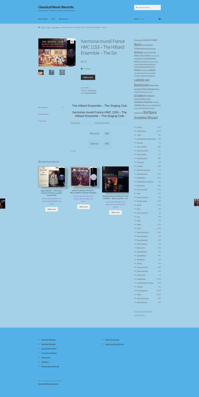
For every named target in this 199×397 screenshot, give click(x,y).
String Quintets (142, 271)
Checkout (45, 362)
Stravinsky (155, 102)
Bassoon (140, 143)
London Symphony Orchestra (144, 76)
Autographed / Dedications (146, 139)
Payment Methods (48, 339)
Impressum (45, 357)
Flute (138, 193)
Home (43, 27)
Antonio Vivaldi (150, 40)
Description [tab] (42, 107)
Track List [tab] (42, 121)
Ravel (143, 92)
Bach (137, 44)
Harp (138, 209)
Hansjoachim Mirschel (147, 67)
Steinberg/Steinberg (143, 102)
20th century (141, 131)
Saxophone (141, 259)
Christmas (140, 162)
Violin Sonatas (142, 302)
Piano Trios (141, 248)
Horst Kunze (145, 70)
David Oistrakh (155, 55)
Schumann (150, 95)
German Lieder (142, 201)
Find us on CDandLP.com (114, 344)
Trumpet (140, 287)
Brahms (138, 52)
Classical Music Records (56, 7)
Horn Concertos (142, 213)
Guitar (139, 205)
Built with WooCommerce (48, 384)
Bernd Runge (151, 49)
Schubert (139, 95)
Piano (157, 89)
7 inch (139, 135)
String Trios (141, 275)
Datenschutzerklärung (50, 366)
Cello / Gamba (142, 147)
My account (63, 19)
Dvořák (145, 59)
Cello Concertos (142, 151)
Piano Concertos (143, 232)
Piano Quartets (142, 236)
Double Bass (138, 59)
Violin (139, 294)
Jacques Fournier (140, 73)
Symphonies (141, 279)
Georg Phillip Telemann (147, 61)
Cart (53, 19)
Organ (139, 224)
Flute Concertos (142, 197)
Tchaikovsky (139, 105)
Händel (152, 70)
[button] (72, 41)
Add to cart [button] (52, 209)
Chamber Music (142, 158)
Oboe (138, 220)
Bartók (144, 45)
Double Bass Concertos (145, 182)
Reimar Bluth (148, 92)
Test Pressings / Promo (145, 283)
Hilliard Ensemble (90, 93)
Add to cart (88, 77)
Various (155, 105)
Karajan (149, 73)
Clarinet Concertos (143, 170)
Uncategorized (142, 290)
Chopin (145, 52)
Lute (138, 217)
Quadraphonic (142, 252)
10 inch (139, 127)
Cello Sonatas (142, 154)
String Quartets (142, 267)
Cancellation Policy (49, 348)
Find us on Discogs (112, 339)
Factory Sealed (142, 189)
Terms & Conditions (49, 353)
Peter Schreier (148, 89)
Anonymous (138, 40)
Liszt (153, 73)
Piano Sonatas (142, 244)
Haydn (137, 70)
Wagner (148, 108)
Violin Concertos (143, 298)
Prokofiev (137, 92)
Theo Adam (148, 105)
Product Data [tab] (43, 114)
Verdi (143, 108)
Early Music (56, 27)
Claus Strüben (145, 55)
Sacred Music (141, 256)
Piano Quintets (142, 240)
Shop (48, 27)
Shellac (139, 263)
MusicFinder (43, 19)
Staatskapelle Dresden (142, 99)
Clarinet (139, 166)
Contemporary (142, 174)
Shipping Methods (48, 344)
